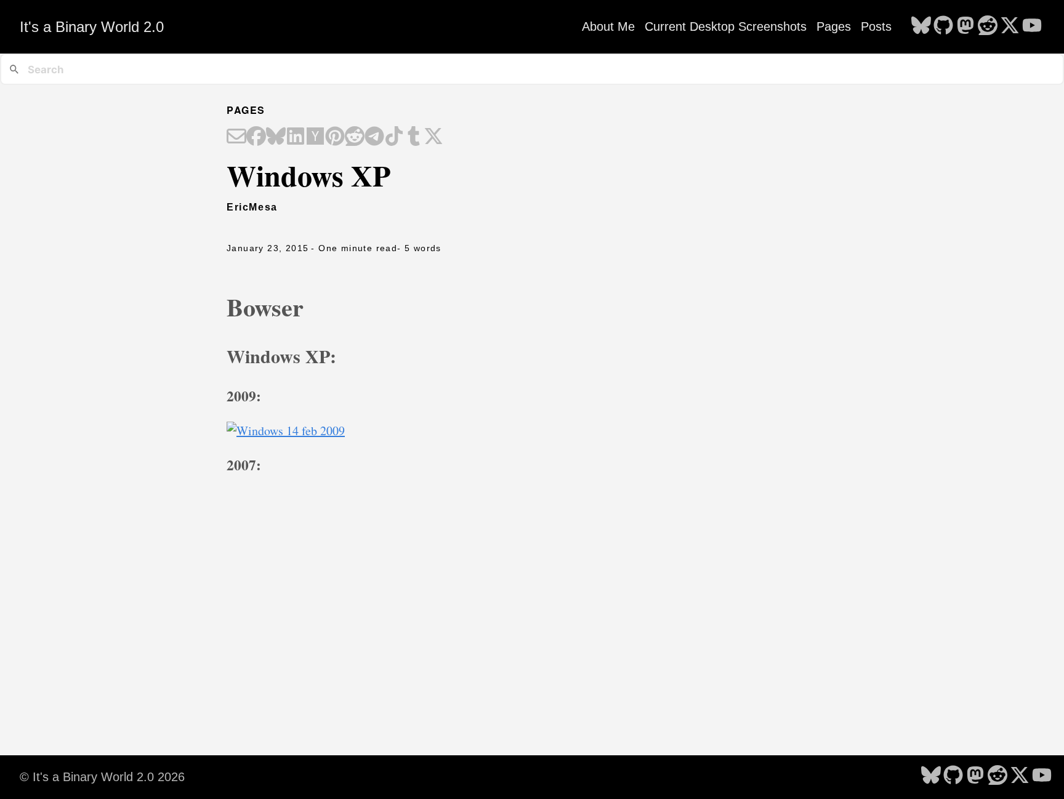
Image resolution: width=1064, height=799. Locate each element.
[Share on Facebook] (256, 137)
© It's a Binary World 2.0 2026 (102, 777)
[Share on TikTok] (394, 137)
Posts (876, 26)
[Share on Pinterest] (335, 137)
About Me (608, 26)
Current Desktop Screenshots (726, 26)
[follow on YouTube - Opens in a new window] (1032, 26)
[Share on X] (433, 137)
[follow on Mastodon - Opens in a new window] (965, 26)
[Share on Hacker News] (315, 137)
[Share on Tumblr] (414, 137)
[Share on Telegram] (374, 137)
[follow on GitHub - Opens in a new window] (943, 26)
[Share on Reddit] (355, 137)
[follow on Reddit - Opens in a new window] (987, 26)
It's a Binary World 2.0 (92, 26)
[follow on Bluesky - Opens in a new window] (921, 26)
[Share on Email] (236, 137)
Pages (833, 26)
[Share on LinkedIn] (295, 137)
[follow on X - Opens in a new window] (1010, 26)
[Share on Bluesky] (276, 137)
